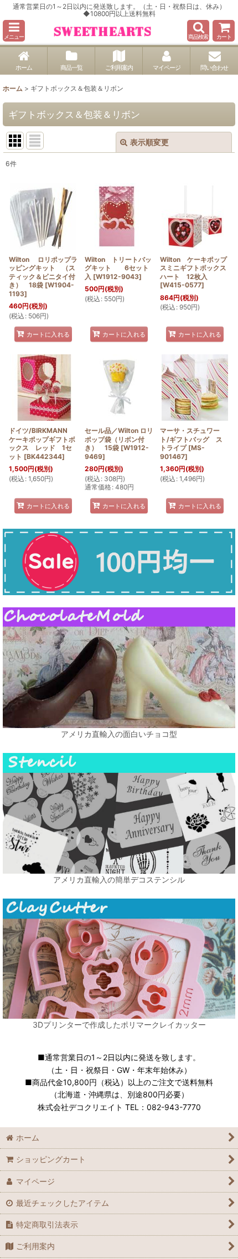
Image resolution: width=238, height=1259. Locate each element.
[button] (14, 31)
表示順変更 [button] (149, 142)
